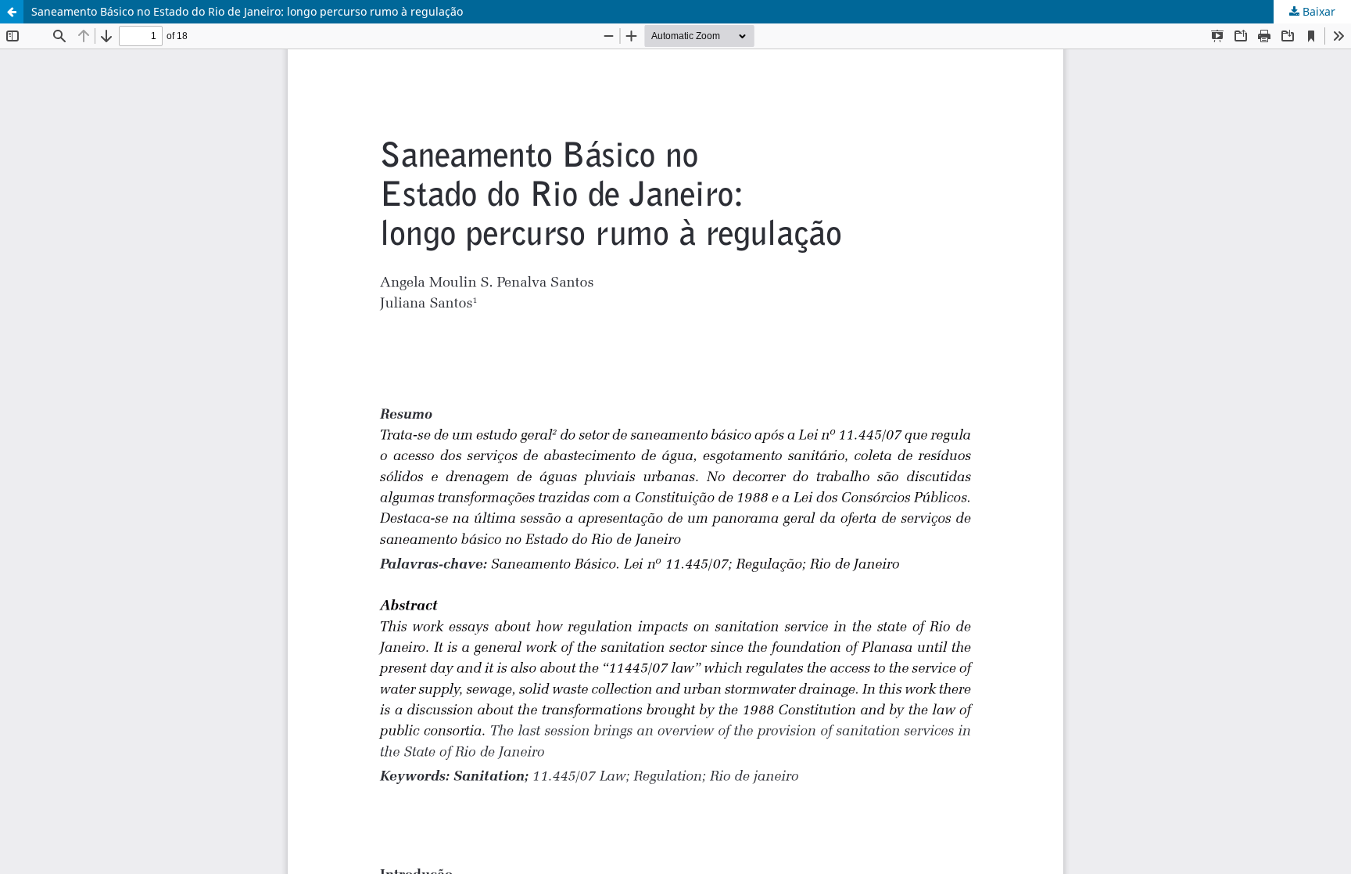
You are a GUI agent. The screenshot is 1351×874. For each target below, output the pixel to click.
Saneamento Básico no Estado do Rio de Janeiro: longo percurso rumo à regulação (247, 11)
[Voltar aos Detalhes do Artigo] (11, 11)
